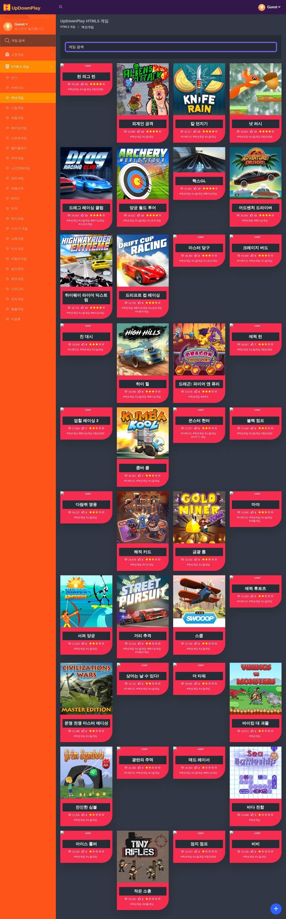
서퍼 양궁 (86, 635)
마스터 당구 (199, 248)
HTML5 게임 (67, 26)
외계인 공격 (142, 123)
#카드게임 (148, 564)
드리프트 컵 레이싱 (143, 295)
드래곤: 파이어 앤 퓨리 (199, 384)
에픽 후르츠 (255, 588)
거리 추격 (142, 635)
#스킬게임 (85, 89)
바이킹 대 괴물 (255, 723)
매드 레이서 (199, 760)
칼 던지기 (199, 123)
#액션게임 (73, 89)
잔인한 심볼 (86, 807)
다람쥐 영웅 (86, 504)
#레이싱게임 (97, 220)
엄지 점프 (199, 844)
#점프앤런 (97, 89)
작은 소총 (142, 891)
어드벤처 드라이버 (255, 207)
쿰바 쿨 (142, 468)
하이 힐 (142, 384)
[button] (29, 26)
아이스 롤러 (86, 844)
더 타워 (199, 676)
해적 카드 (142, 552)
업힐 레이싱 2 (86, 420)
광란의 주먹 (142, 760)
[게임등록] (276, 909)
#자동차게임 (142, 311)
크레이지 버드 (255, 248)
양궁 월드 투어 (143, 207)
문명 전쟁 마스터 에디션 (86, 723)
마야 (256, 504)
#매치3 (204, 396)
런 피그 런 (86, 76)
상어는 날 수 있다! (142, 676)
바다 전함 (255, 807)
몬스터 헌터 (199, 420)
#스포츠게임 (85, 224)
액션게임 (87, 27)
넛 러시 (255, 123)
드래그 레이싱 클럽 (86, 207)
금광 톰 (199, 552)
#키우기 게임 (198, 437)
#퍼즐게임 (254, 520)
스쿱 (199, 635)
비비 (256, 844)
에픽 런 (255, 336)
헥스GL (199, 181)
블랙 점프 (255, 420)
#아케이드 (186, 136)
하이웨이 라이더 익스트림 (86, 297)
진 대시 (86, 336)
